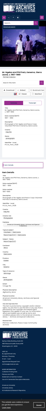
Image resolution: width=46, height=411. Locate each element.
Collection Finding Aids (9, 372)
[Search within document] (41, 83)
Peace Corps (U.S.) (10, 241)
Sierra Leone (8, 254)
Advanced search (9, 27)
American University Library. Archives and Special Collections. (23, 225)
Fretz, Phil (8, 132)
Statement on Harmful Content (12, 377)
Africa (6, 248)
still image (7, 273)
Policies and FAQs (8, 374)
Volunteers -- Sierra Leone (12, 232)
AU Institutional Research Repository (14, 390)
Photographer (8, 218)
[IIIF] (15, 94)
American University (8, 385)
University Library (7, 388)
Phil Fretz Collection (9, 77)
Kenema (6, 267)
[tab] (13, 103)
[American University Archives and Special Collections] (15, 335)
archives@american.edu (10, 364)
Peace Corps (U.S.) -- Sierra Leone (15, 235)
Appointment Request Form (11, 361)
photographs (10, 138)
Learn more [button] (6, 408)
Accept (39, 405)
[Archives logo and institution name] (19, 8)
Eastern (6, 261)
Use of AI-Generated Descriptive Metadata (16, 379)
